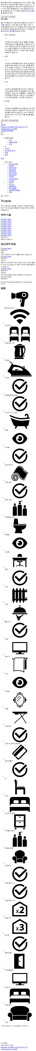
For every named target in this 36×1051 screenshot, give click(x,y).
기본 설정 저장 (13, 120)
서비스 (7, 148)
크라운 (3, 125)
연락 (6, 152)
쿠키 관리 (12, 17)
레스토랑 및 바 (10, 150)
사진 (10, 144)
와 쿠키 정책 (30, 11)
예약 (6, 155)
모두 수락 (4, 17)
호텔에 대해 (13, 142)
